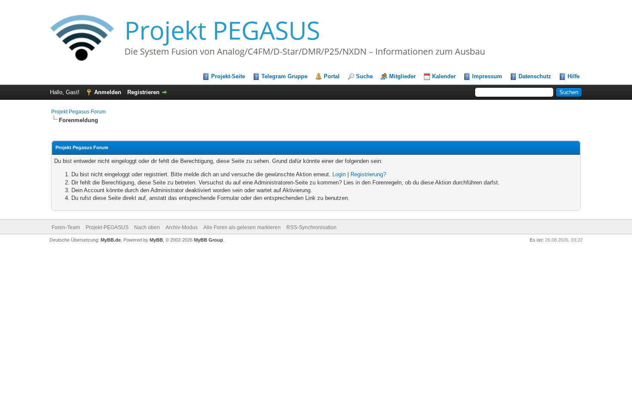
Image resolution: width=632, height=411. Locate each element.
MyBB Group (208, 239)
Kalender (444, 76)
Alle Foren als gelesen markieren (242, 227)
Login (339, 174)
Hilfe (574, 76)
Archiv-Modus (182, 227)
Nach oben (147, 227)
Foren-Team (66, 227)
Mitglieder (402, 76)
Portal (332, 76)
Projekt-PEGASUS (107, 227)
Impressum (487, 76)
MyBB (156, 239)
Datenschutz (534, 76)
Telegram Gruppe (284, 76)
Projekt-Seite (228, 76)
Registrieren (143, 92)
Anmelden (107, 92)
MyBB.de (111, 239)
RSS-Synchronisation (311, 227)
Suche (364, 76)
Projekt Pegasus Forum (78, 112)
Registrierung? (368, 174)
